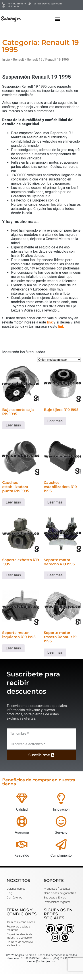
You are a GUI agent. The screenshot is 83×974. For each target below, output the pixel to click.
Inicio (6, 60)
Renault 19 (34, 60)
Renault (18, 60)
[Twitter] (60, 928)
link (50, 322)
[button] (58, 19)
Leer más (13, 425)
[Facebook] (50, 928)
